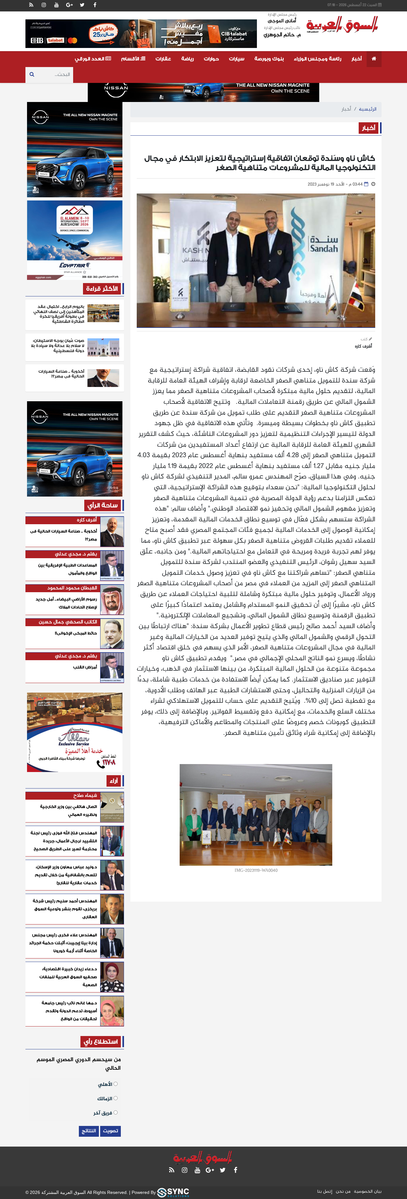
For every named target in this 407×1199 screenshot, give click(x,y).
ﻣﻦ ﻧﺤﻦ (343, 1191)
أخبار (356, 59)
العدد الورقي (90, 59)
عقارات (163, 59)
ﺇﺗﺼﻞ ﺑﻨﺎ (324, 1191)
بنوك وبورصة (269, 59)
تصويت (110, 1131)
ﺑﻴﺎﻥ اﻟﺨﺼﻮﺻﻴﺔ (368, 1191)
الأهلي (106, 1084)
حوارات (211, 59)
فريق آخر (103, 1112)
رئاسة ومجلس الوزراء (317, 59)
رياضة (187, 59)
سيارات (236, 59)
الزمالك (105, 1098)
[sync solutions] (173, 1192)
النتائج (89, 1131)
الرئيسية (367, 109)
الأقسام (130, 59)
